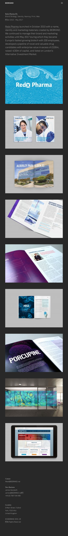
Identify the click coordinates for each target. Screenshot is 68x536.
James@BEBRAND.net (14, 493)
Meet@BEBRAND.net (12, 481)
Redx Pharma (12, 26)
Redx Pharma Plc (11, 14)
